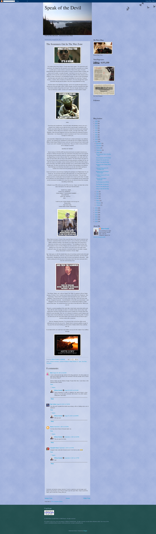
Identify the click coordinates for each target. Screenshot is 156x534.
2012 (96, 217)
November (98, 145)
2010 (96, 221)
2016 (96, 208)
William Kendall (58, 390)
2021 (96, 132)
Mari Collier (53, 404)
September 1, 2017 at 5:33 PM (72, 437)
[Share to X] (74, 359)
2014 (96, 212)
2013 (96, 214)
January (98, 205)
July (97, 191)
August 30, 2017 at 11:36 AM (71, 390)
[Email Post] (68, 359)
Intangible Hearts (54, 447)
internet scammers (54, 361)
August (98, 152)
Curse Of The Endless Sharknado (101, 179)
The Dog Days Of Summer (102, 184)
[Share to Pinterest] (77, 359)
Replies (53, 387)
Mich (51, 372)
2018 (96, 139)
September (99, 150)
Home (68, 498)
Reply (51, 384)
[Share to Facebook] (76, 359)
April (97, 198)
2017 (96, 141)
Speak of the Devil (63, 7)
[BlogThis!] (73, 359)
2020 (96, 134)
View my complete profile (99, 237)
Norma (52, 426)
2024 (96, 125)
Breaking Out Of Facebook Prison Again (102, 172)
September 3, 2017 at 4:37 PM (66, 447)
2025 (96, 123)
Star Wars (84, 361)
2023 (96, 128)
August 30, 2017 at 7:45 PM (63, 404)
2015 (96, 210)
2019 (96, 137)
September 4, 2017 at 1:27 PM (72, 458)
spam (80, 361)
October (98, 148)
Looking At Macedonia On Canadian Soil (102, 168)
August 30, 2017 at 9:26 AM (59, 372)
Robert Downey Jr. (73, 361)
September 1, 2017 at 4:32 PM (61, 426)
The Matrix (48, 363)
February (98, 203)
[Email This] (71, 359)
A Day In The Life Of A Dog (102, 162)
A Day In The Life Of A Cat (102, 160)
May (97, 196)
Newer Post (48, 498)
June (97, 193)
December (98, 143)
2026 (96, 121)
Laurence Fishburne (64, 361)
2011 (96, 219)
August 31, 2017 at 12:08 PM (71, 415)
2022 (96, 130)
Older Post (86, 498)
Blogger (85, 530)
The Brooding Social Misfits (102, 182)
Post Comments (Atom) (56, 501)
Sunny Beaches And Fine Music (103, 157)
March (98, 200)
